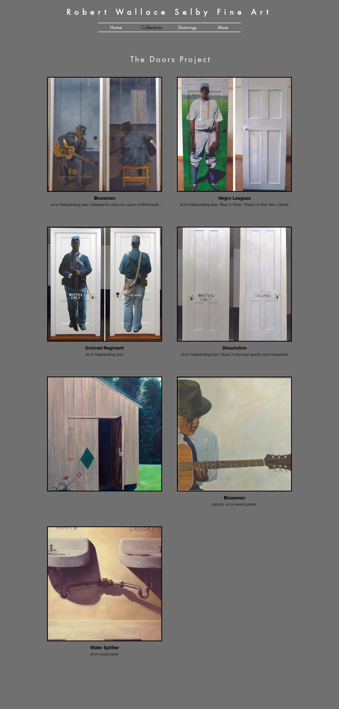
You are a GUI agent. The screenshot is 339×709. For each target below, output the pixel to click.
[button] (223, 27)
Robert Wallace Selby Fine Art (169, 12)
